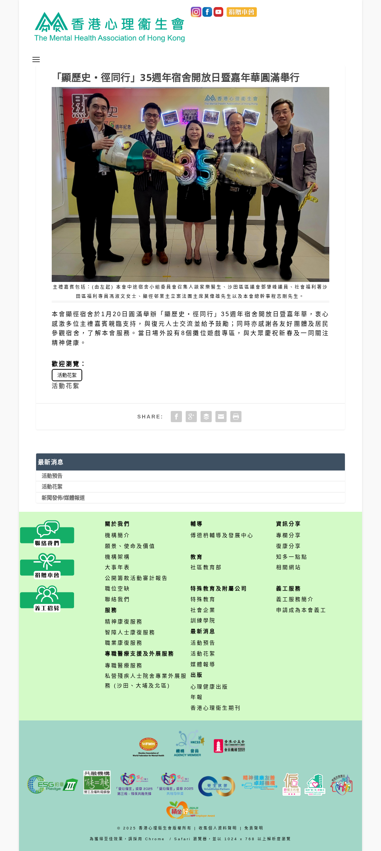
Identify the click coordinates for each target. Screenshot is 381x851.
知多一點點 (292, 557)
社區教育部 (206, 567)
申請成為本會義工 (301, 610)
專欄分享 (288, 535)
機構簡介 (117, 535)
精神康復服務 (124, 621)
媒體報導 (203, 664)
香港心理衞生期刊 (215, 708)
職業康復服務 (124, 643)
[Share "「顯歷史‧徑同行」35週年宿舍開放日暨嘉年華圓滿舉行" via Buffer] (206, 416)
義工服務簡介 (295, 599)
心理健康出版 (209, 687)
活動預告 (52, 476)
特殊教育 (203, 599)
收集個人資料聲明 (218, 828)
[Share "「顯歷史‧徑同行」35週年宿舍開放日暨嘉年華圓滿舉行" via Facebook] (176, 416)
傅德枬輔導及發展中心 (222, 535)
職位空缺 (117, 588)
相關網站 (288, 567)
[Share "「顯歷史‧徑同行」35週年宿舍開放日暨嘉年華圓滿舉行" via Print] (235, 416)
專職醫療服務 (124, 665)
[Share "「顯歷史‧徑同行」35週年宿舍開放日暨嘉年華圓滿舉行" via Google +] (191, 416)
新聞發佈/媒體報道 (63, 498)
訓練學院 (203, 620)
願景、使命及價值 (130, 546)
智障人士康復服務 (130, 632)
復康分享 (288, 546)
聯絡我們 (117, 599)
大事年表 (117, 567)
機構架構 (117, 557)
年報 (196, 697)
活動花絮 (67, 375)
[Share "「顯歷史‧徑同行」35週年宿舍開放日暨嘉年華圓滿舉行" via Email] (221, 416)
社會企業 (203, 610)
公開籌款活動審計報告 (136, 578)
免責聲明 (254, 828)
